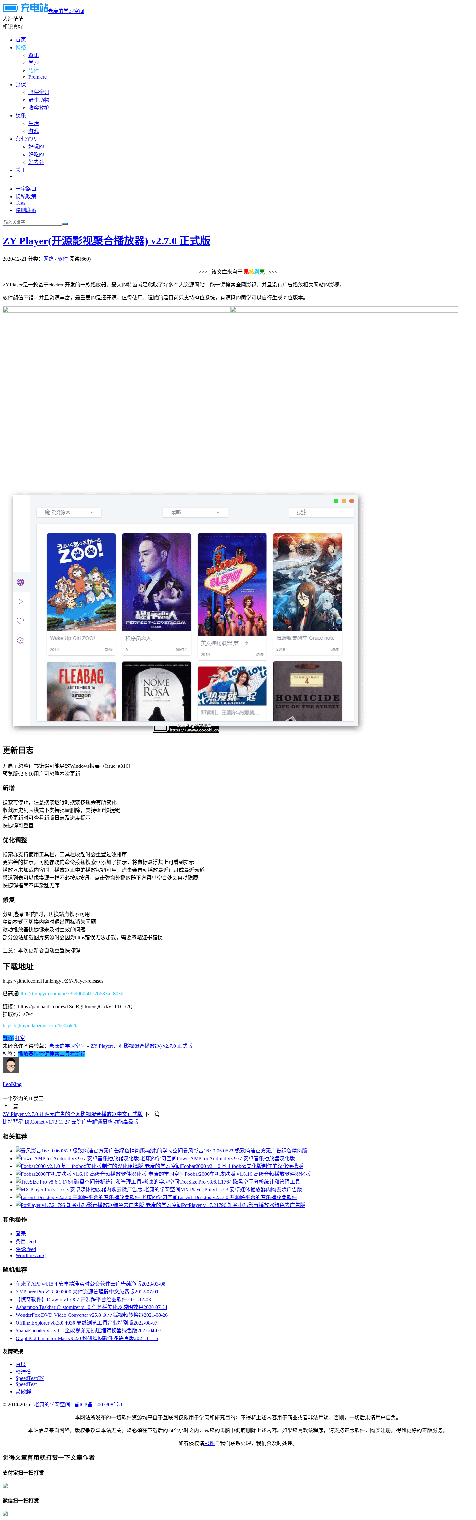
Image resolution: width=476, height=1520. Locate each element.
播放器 (26, 1054)
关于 (21, 170)
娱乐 (21, 115)
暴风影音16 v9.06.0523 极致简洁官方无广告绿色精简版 (245, 1150)
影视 (80, 1054)
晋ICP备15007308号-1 (98, 1404)
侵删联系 (26, 210)
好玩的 (36, 146)
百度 (21, 1364)
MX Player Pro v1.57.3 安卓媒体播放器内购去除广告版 (241, 1189)
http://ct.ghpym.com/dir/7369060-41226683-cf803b (70, 993)
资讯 (33, 55)
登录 (21, 1233)
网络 (21, 47)
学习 (33, 63)
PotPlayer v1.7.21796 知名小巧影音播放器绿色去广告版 (243, 1205)
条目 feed (26, 1241)
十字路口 (26, 189)
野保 (21, 84)
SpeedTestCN (30, 1378)
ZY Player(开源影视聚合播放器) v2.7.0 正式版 (106, 241)
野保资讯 (38, 92)
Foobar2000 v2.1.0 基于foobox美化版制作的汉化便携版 (242, 1166)
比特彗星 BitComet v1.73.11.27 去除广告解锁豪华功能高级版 (71, 1122)
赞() (8, 1038)
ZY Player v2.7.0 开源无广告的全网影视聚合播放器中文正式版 (73, 1114)
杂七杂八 (26, 139)
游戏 (33, 131)
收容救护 (38, 108)
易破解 (23, 1391)
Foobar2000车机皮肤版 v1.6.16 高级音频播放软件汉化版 (248, 1174)
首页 (21, 39)
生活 (33, 123)
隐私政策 (26, 196)
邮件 (209, 1443)
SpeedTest (26, 1384)
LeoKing (12, 1084)
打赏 (20, 1038)
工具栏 (67, 1054)
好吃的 (36, 154)
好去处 (36, 162)
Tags (20, 202)
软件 (33, 71)
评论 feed (26, 1249)
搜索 (54, 1054)
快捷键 (41, 1054)
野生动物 (38, 100)
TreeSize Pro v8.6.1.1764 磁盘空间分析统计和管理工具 (239, 1182)
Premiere (37, 77)
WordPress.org (31, 1255)
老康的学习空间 (66, 11)
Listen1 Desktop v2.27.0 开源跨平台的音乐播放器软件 (237, 1197)
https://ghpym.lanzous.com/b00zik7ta (41, 1025)
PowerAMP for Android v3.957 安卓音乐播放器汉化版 (236, 1158)
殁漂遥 (23, 1372)
